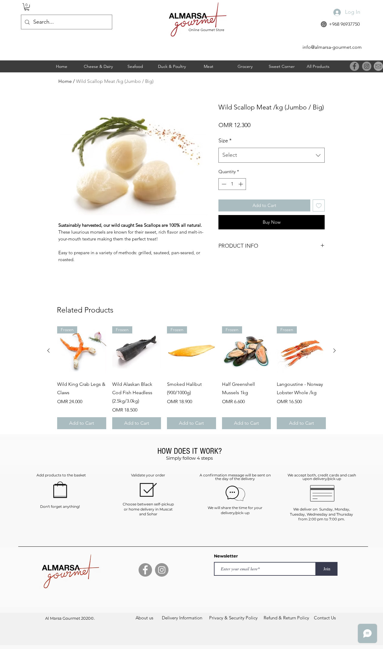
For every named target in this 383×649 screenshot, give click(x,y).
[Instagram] (366, 66)
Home (65, 81)
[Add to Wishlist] (319, 205)
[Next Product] (334, 350)
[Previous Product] (48, 350)
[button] (26, 6)
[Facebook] (354, 66)
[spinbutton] (232, 184)
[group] (191, 377)
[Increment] (241, 184)
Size (225, 140)
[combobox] (271, 155)
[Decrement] (223, 184)
